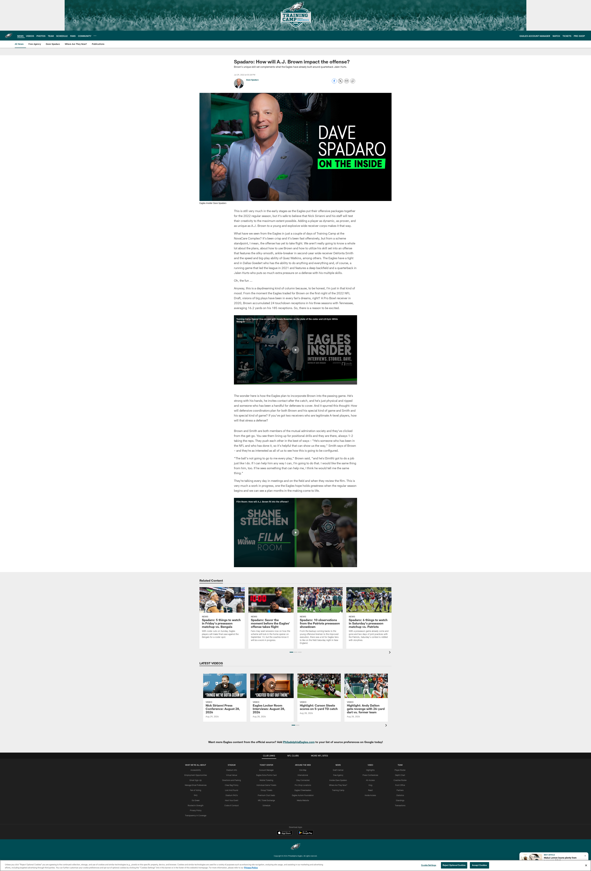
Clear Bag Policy (231, 785)
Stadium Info (231, 770)
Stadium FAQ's (231, 795)
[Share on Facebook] (334, 82)
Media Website (303, 800)
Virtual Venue (231, 775)
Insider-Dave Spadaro (338, 780)
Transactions (400, 805)
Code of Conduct (231, 805)
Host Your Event (231, 800)
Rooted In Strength (195, 805)
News (338, 765)
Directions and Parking (231, 780)
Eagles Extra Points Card (266, 775)
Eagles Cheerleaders (303, 790)
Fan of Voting (195, 790)
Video (370, 765)
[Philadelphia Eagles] (295, 847)
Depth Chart (400, 775)
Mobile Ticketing (266, 780)
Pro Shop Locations (303, 785)
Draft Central (338, 770)
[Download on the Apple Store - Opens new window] (284, 833)
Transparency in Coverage (195, 815)
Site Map (302, 770)
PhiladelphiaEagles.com (299, 742)
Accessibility (196, 770)
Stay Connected (303, 780)
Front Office (400, 785)
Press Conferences (370, 775)
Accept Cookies (479, 865)
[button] (295, 350)
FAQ (195, 795)
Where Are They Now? (338, 785)
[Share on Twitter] (340, 82)
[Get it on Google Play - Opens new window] (305, 834)
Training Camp (338, 790)
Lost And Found (231, 790)
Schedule (266, 805)
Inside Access (370, 795)
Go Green (196, 800)
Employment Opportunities (195, 775)
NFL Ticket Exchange (266, 800)
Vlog (370, 785)
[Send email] (346, 82)
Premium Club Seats (266, 795)
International (303, 775)
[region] (295, 865)
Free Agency (338, 775)
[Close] (586, 865)
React (370, 790)
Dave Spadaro (252, 80)
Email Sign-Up (196, 780)
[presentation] (390, 652)
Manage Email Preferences (196, 785)
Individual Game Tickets (266, 785)
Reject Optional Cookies (454, 865)
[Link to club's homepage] (8, 35)
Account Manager (266, 770)
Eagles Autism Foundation (303, 795)
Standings (400, 800)
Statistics (400, 795)
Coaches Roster (400, 780)
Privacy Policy (195, 810)
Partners (400, 790)
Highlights (370, 770)
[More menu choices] (95, 35)
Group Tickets (266, 790)
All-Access (370, 780)
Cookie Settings (428, 865)
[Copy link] (352, 81)
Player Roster (400, 770)
